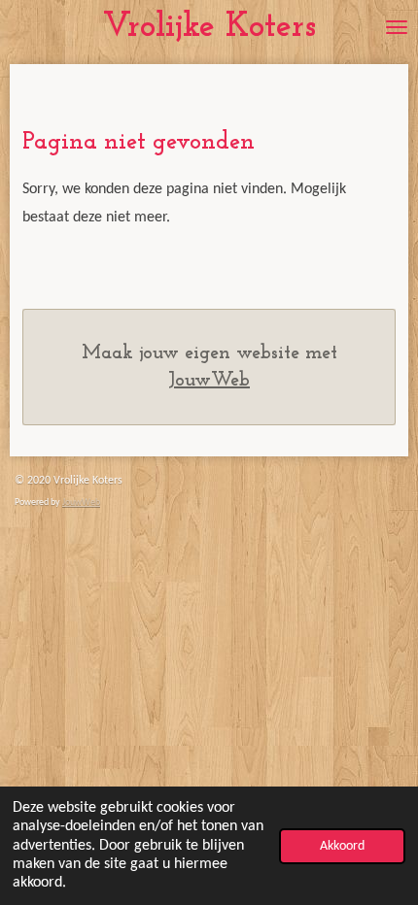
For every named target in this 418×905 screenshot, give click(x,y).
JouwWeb (209, 380)
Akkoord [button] (342, 846)
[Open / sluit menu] (396, 27)
